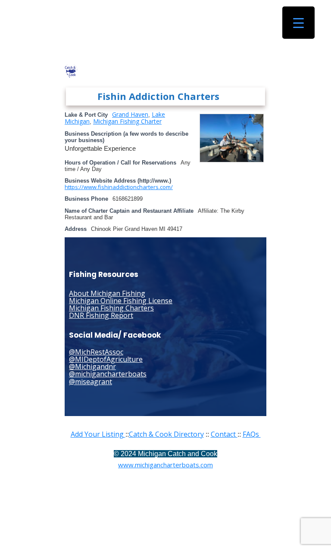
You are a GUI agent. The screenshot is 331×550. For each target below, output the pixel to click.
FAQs (252, 434)
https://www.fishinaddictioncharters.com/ (119, 187)
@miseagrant (90, 381)
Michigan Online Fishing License (120, 300)
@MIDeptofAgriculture (106, 359)
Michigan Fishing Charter (127, 121)
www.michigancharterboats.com (165, 464)
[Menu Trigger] (298, 22)
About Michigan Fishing (107, 293)
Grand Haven (130, 114)
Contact (224, 434)
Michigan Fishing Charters (111, 308)
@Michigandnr (92, 366)
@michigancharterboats (108, 374)
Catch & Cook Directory (166, 434)
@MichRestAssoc (96, 352)
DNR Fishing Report (101, 315)
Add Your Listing (98, 434)
